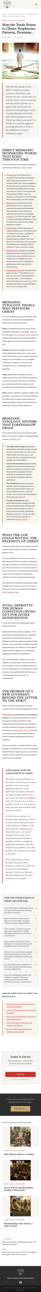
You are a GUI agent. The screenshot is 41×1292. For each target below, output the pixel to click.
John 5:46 (27, 281)
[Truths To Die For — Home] (20, 1271)
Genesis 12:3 (11, 203)
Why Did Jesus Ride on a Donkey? (19, 1154)
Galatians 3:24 (12, 592)
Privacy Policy (20, 1289)
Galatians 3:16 (11, 216)
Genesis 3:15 (11, 175)
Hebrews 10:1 (15, 439)
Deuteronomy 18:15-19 (15, 270)
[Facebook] (20, 1282)
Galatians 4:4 (26, 829)
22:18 (19, 203)
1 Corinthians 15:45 (22, 335)
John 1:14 (29, 455)
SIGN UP (20, 1074)
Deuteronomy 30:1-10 (20, 730)
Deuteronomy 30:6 (9, 715)
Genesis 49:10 (11, 228)
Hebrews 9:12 (21, 519)
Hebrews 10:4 (29, 469)
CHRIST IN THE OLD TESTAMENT (13, 20)
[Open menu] (36, 4)
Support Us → (20, 1109)
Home (4, 14)
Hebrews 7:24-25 (18, 497)
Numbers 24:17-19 (13, 250)
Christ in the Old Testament (15, 14)
